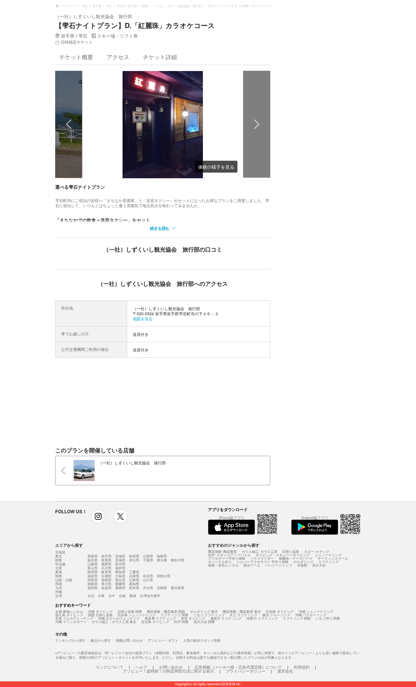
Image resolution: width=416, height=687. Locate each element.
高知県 (134, 583)
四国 (58, 583)
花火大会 (319, 565)
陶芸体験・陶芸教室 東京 (242, 611)
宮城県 (120, 555)
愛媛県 (120, 583)
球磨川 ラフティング (262, 618)
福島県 (162, 555)
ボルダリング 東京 (204, 611)
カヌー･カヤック (316, 551)
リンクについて (109, 667)
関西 (58, 575)
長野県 (106, 563)
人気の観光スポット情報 (201, 640)
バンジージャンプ (278, 565)
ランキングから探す (70, 640)
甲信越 (60, 564)
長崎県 (120, 587)
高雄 (132, 595)
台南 (122, 595)
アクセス (118, 57)
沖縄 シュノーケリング (316, 611)
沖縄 (58, 591)
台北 (90, 595)
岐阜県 (106, 571)
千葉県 (148, 559)
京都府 (106, 575)
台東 (101, 595)
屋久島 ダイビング (69, 614)
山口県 (148, 579)
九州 (58, 587)
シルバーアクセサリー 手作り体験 (262, 561)
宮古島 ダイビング (155, 621)
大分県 (148, 587)
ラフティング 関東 (174, 614)
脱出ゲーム (251, 565)
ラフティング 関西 (297, 618)
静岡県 (92, 571)
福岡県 (92, 587)
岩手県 (106, 555)
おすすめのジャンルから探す (234, 545)
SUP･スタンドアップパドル (229, 554)
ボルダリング (303, 561)
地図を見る (143, 318)
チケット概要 (76, 57)
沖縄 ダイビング (100, 611)
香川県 (106, 583)
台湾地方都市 (150, 595)
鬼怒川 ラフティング (226, 618)
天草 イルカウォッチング (74, 618)
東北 (58, 556)
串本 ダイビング (193, 618)
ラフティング (328, 561)
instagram (98, 516)
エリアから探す (69, 545)
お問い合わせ (171, 667)
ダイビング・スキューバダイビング (283, 554)
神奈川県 (177, 559)
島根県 (106, 579)
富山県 (92, 567)
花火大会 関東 (204, 621)
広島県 (134, 579)
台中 (111, 595)
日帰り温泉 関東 (129, 611)
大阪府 (120, 575)
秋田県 (134, 555)
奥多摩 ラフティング (160, 618)
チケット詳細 (160, 57)
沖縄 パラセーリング (311, 614)
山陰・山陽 (63, 579)
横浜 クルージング (276, 614)
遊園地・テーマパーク (296, 558)
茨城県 (120, 559)
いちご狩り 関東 (328, 618)
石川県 (106, 567)
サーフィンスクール (333, 558)
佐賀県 (106, 587)
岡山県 (120, 579)
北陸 (58, 568)
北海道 (60, 552)
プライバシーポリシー (245, 671)
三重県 (134, 571)
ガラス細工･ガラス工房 (259, 551)
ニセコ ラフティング (209, 614)
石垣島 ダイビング (280, 611)
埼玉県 (134, 559)
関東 (58, 560)
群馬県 (106, 559)
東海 (58, 572)
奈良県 (148, 575)
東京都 (162, 559)
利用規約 (302, 667)
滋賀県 (92, 575)
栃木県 (92, 559)
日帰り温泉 (290, 551)
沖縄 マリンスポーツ (71, 621)
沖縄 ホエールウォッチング (119, 618)
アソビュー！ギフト (163, 640)
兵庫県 (134, 575)
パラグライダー (262, 558)
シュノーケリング (328, 554)
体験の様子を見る (216, 167)
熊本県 (134, 587)
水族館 (302, 565)
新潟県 (120, 563)
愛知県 (120, 571)
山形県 (148, 555)
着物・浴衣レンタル (223, 565)
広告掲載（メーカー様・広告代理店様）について (238, 667)
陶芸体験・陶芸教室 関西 (166, 611)
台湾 (58, 595)
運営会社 (285, 671)
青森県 (92, 555)
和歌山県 (163, 575)
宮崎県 (162, 587)
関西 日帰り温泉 (100, 614)
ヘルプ (141, 667)
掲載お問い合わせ (129, 640)
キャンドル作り (220, 561)
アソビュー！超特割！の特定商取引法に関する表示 (168, 671)
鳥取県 (92, 579)
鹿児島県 (177, 587)
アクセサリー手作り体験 (226, 558)
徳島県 (92, 583)
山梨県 (92, 563)
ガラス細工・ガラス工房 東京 (113, 621)
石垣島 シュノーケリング (136, 614)
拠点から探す (101, 640)
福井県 (120, 567)
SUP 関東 (181, 621)
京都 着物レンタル (69, 611)
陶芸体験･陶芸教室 (222, 551)
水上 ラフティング (244, 614)
